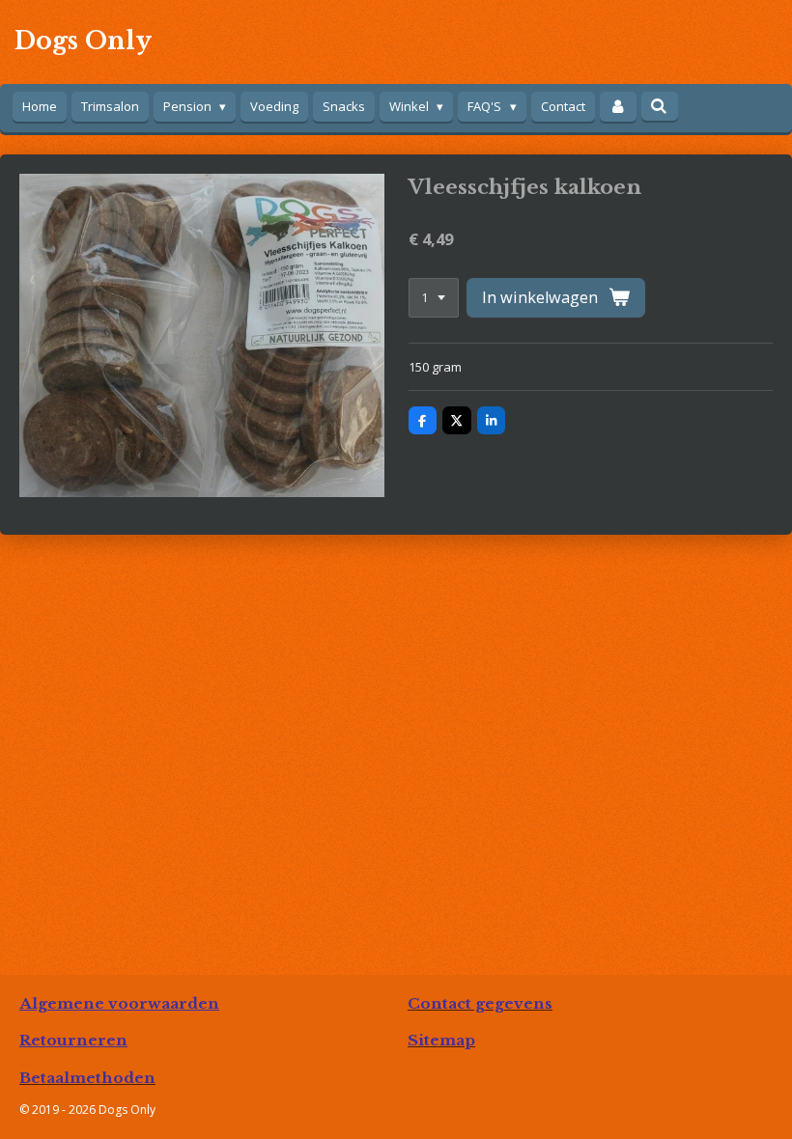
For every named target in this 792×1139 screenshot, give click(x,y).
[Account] (618, 107)
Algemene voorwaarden (119, 1003)
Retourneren (73, 1040)
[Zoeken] (659, 106)
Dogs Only (83, 41)
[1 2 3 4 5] (434, 298)
